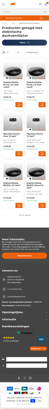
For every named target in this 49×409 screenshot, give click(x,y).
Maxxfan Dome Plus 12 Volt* (11, 135)
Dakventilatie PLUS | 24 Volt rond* (11, 84)
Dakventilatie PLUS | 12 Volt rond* (34, 84)
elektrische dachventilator (29, 23)
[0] (45, 4)
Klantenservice (25, 255)
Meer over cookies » (25, 404)
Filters (23, 42)
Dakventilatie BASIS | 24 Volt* (11, 184)
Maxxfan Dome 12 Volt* (35, 135)
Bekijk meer (36, 348)
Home (4, 23)
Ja (33, 401)
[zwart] (7, 78)
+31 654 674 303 (14, 289)
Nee (39, 401)
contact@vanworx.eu (16, 296)
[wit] (5, 78)
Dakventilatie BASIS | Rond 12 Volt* (35, 185)
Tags (13, 23)
